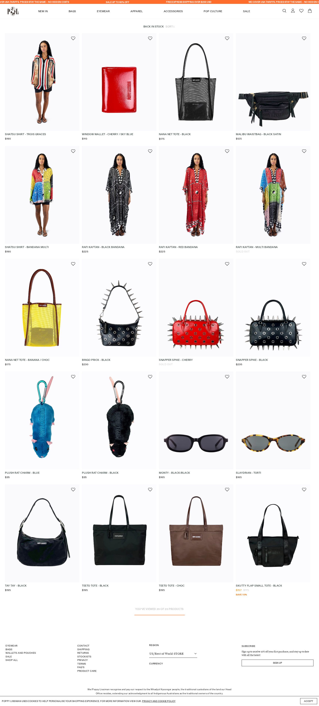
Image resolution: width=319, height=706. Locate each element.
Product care (87, 670)
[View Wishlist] (299, 11)
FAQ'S (81, 667)
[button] (284, 11)
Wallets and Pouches (21, 652)
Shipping (83, 649)
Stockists (84, 656)
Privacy (82, 660)
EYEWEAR (12, 645)
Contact (83, 645)
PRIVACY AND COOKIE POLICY (159, 701)
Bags (9, 649)
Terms (81, 663)
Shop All (12, 660)
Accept (308, 701)
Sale (9, 656)
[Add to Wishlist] (73, 38)
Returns (83, 652)
